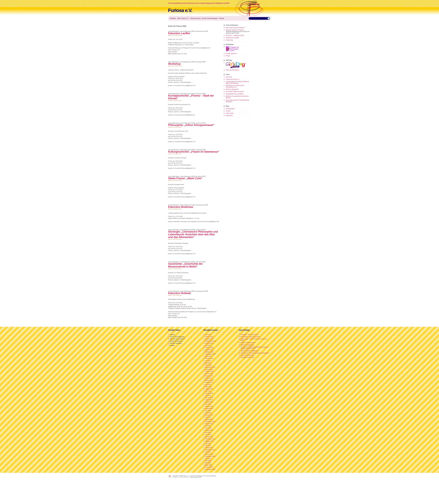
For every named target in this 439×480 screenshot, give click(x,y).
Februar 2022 (209, 371)
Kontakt (228, 111)
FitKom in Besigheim (232, 89)
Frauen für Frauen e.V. (233, 79)
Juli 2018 (208, 395)
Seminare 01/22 (200, 62)
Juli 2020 (208, 384)
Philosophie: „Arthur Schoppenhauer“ (191, 125)
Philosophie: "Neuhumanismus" (250, 337)
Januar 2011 (209, 447)
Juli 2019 (208, 391)
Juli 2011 (208, 443)
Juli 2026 (208, 334)
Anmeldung (229, 40)
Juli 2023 (208, 360)
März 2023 (208, 365)
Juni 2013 (208, 428)
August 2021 (209, 376)
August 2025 (209, 343)
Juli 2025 (208, 345)
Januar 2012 (209, 437)
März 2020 (208, 387)
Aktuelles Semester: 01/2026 (235, 30)
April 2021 (208, 378)
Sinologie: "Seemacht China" (250, 334)
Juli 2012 (208, 432)
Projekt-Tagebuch (231, 53)
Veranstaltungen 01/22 (187, 31)
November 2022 (210, 367)
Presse (228, 56)
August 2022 (209, 369)
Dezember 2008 (210, 469)
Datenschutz (230, 113)
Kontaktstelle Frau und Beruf (234, 94)
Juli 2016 (208, 404)
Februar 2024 (209, 358)
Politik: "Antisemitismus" (248, 343)
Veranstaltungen (173, 31)
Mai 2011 (208, 445)
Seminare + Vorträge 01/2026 (235, 35)
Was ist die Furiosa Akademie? (235, 27)
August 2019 (209, 389)
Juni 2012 (208, 434)
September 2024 (210, 354)
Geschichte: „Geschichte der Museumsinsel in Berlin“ (185, 265)
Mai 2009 (208, 463)
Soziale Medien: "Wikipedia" (249, 351)
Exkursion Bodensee (180, 206)
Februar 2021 (209, 380)
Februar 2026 (209, 337)
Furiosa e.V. (180, 10)
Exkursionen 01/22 (201, 31)
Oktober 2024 (209, 352)
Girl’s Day (229, 77)
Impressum (229, 115)
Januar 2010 (209, 454)
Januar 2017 (209, 402)
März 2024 (208, 356)
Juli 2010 (208, 452)
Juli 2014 (208, 417)
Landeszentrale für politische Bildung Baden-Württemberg (237, 82)
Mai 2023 (208, 363)
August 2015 (209, 408)
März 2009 (208, 465)
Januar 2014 (209, 419)
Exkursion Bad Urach (247, 355)
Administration (230, 108)
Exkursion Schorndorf (247, 357)
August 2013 (209, 424)
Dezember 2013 (210, 421)
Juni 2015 (208, 413)
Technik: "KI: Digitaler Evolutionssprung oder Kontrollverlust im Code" (254, 347)
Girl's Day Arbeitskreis (232, 70)
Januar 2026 (209, 339)
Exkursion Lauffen (179, 33)
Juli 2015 (208, 410)
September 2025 (210, 341)
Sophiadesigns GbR (195, 477)
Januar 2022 (209, 374)
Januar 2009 (209, 467)
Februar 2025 (209, 347)
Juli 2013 (208, 426)
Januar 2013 (209, 430)
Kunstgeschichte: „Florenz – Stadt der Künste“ (191, 97)
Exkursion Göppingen (247, 345)
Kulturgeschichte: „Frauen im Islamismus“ (193, 151)
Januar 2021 (209, 382)
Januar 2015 (209, 415)
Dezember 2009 (210, 456)
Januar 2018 (209, 397)
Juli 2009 (208, 458)
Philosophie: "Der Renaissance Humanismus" (255, 353)
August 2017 (209, 400)
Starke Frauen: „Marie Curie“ (185, 178)
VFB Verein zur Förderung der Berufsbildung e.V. (235, 86)
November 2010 (210, 450)
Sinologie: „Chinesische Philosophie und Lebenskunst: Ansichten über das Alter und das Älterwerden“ (193, 234)
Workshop (174, 63)
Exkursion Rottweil (179, 293)
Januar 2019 (209, 393)
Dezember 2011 (210, 439)
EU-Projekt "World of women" (235, 91)
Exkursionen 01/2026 (232, 38)
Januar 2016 (209, 406)
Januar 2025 (209, 350)
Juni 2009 (208, 460)
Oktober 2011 (209, 441)
